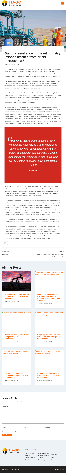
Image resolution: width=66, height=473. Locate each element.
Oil (6, 243)
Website (47, 427)
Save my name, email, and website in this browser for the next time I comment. (26, 431)
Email (26, 427)
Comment (5, 406)
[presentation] (16, 281)
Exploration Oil (9, 49)
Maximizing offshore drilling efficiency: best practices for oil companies (48, 375)
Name (4, 427)
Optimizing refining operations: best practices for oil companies (17, 337)
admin (7, 64)
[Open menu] (62, 3)
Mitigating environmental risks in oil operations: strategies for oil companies (50, 254)
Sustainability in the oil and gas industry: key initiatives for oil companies (17, 296)
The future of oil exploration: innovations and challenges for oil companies (16, 375)
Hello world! (5, 253)
